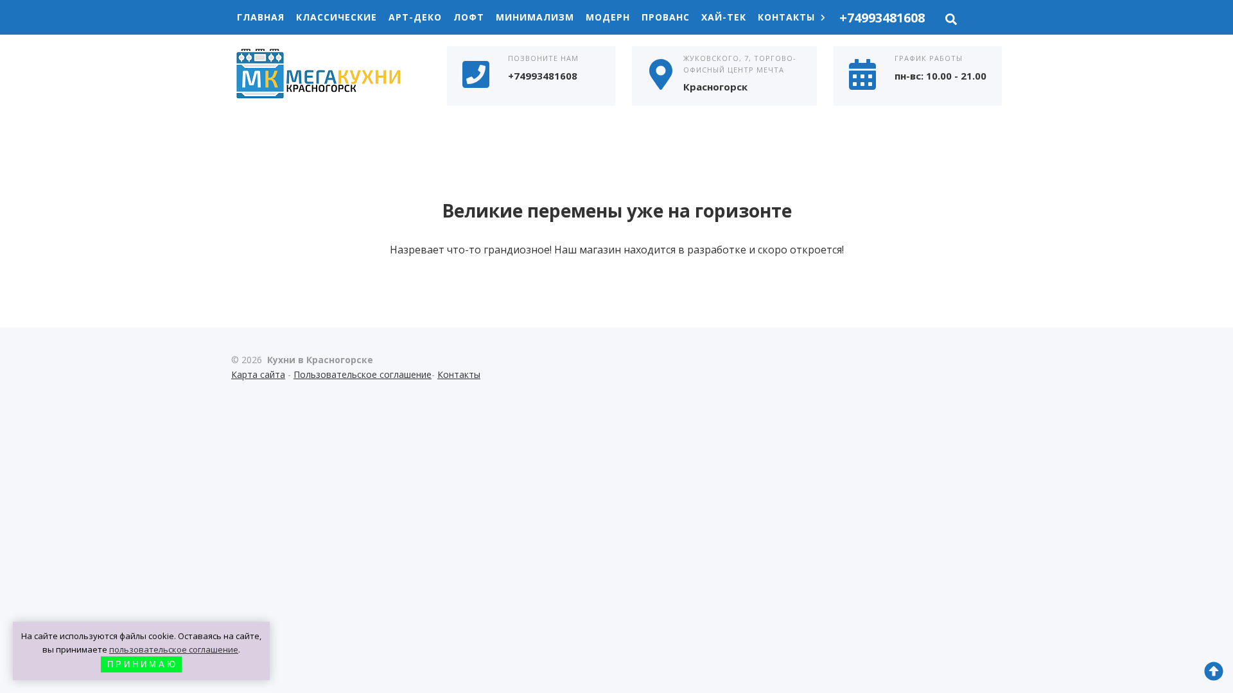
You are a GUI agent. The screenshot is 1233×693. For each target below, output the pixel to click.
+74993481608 (882, 17)
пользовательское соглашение (173, 649)
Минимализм (535, 17)
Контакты (786, 17)
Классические (336, 17)
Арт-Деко (415, 17)
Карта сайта (258, 374)
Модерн (608, 17)
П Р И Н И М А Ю (141, 664)
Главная (260, 17)
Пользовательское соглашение (362, 374)
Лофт (468, 17)
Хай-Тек (723, 17)
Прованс (666, 17)
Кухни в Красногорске (327, 75)
